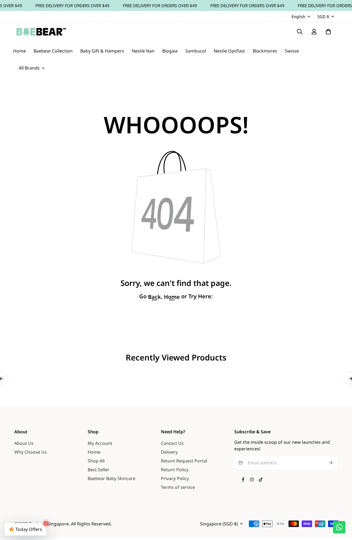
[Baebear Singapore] (41, 31)
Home (94, 452)
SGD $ (323, 16)
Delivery (169, 452)
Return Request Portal (184, 461)
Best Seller (98, 470)
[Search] (299, 31)
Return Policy (174, 470)
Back (154, 297)
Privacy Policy (175, 478)
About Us (24, 443)
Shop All (96, 461)
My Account (100, 443)
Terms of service (178, 487)
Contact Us (172, 443)
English (298, 16)
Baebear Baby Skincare (111, 478)
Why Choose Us (30, 452)
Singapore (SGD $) (219, 524)
